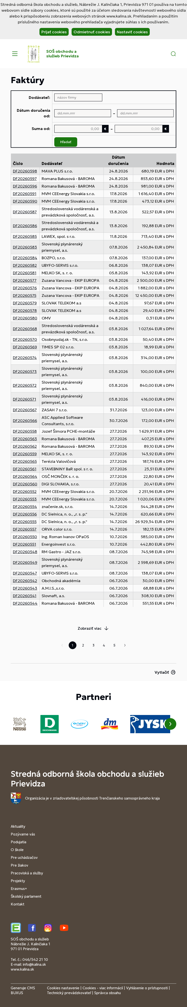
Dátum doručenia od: (33, 113)
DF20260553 (25, 499)
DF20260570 (25, 339)
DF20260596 (25, 186)
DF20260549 (25, 562)
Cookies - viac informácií (103, 988)
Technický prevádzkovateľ (69, 992)
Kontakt (17, 904)
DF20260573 (25, 371)
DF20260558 (25, 431)
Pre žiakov (19, 865)
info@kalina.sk (34, 964)
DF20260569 (25, 346)
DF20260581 (24, 272)
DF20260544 (25, 603)
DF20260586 (25, 225)
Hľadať (65, 142)
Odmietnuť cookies (92, 31)
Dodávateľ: (39, 97)
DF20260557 (25, 529)
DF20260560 (25, 484)
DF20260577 (25, 280)
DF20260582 (25, 265)
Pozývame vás (23, 834)
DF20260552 (25, 491)
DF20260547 (25, 573)
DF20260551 (24, 544)
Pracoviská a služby (27, 873)
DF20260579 (25, 303)
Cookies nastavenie (63, 988)
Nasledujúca (125, 645)
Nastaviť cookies (132, 31)
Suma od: (41, 128)
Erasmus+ (19, 888)
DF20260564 (25, 476)
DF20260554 (25, 506)
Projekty (18, 880)
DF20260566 (25, 420)
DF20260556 (25, 514)
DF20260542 (25, 580)
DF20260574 (25, 357)
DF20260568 (25, 328)
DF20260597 (25, 178)
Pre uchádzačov (24, 857)
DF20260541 (24, 595)
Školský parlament (26, 896)
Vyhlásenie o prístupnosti (147, 988)
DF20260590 (25, 201)
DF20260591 (24, 193)
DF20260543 (25, 588)
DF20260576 (25, 287)
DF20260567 (25, 409)
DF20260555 (25, 521)
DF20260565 (25, 461)
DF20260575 (24, 295)
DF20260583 (25, 247)
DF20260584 (25, 257)
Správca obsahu (107, 992)
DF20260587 (25, 211)
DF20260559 (25, 453)
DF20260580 (25, 318)
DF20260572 (25, 385)
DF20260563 (25, 438)
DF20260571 (24, 399)
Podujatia (18, 842)
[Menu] (15, 54)
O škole (17, 849)
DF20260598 (25, 171)
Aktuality (18, 826)
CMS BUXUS (23, 990)
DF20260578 (25, 310)
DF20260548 (25, 551)
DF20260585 (25, 236)
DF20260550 (25, 536)
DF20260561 (24, 468)
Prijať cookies (54, 31)
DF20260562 (25, 446)
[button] (173, 54)
